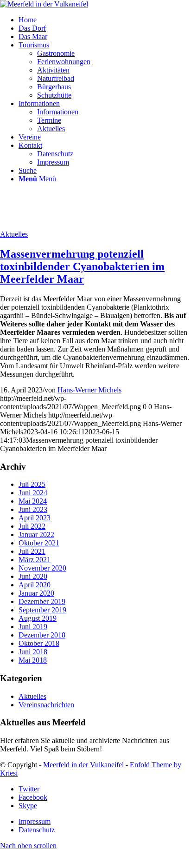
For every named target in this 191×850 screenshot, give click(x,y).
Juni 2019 (33, 627)
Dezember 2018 (42, 635)
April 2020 (35, 585)
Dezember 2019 (42, 601)
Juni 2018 (33, 652)
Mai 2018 (33, 660)
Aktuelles (14, 234)
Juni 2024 (33, 493)
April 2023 (35, 518)
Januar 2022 (36, 534)
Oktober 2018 (39, 643)
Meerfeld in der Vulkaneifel (83, 765)
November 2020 (42, 568)
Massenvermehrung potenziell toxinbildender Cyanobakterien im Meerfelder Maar (82, 266)
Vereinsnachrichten (46, 705)
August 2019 (38, 618)
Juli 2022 (32, 526)
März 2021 (35, 560)
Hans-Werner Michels (89, 390)
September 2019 (42, 610)
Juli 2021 (32, 551)
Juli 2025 (32, 484)
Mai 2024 (33, 501)
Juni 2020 (33, 576)
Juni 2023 (33, 509)
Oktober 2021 (39, 543)
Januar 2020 (36, 593)
